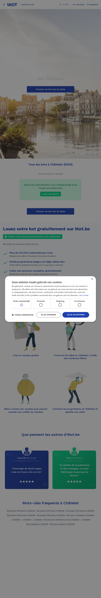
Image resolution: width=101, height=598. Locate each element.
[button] (22, 314)
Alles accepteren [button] (75, 315)
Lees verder (84, 295)
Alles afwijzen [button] (48, 315)
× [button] (92, 279)
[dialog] (50, 299)
